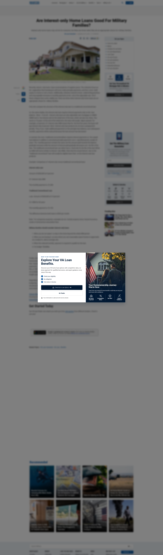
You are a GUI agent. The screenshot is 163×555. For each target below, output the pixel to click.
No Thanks (62, 293)
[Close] (122, 255)
